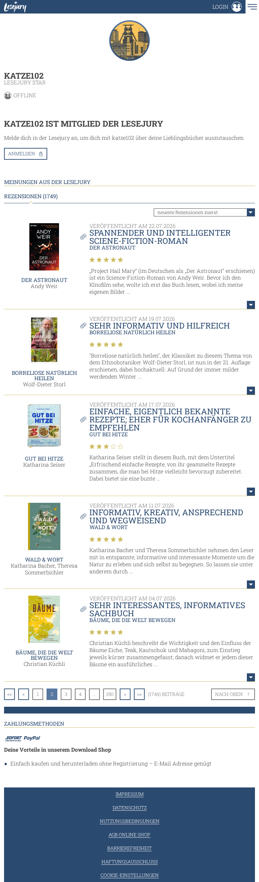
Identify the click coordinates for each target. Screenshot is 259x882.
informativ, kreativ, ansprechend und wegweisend (166, 516)
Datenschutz (130, 807)
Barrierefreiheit (129, 848)
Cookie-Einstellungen (129, 875)
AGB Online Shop (129, 834)
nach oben (229, 694)
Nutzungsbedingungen (130, 821)
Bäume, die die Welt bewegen (44, 655)
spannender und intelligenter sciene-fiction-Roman (160, 236)
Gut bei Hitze (44, 458)
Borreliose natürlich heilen (44, 375)
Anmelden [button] (21, 153)
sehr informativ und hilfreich (159, 325)
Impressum (130, 794)
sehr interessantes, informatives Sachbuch (167, 609)
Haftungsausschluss (130, 861)
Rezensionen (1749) (31, 196)
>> (139, 694)
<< (9, 694)
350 (110, 694)
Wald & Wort (44, 559)
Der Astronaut (44, 279)
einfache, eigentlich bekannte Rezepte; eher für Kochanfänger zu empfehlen (170, 419)
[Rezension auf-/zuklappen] (251, 305)
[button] (227, 7)
